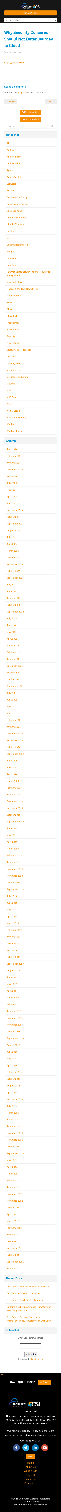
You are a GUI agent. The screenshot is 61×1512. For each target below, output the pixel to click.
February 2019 (14, 855)
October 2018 (14, 882)
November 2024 (15, 510)
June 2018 (12, 902)
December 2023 (15, 557)
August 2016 (13, 1045)
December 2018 (15, 869)
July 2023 (12, 584)
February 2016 (14, 1072)
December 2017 (15, 943)
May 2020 (12, 767)
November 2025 (15, 476)
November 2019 (15, 808)
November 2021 (15, 672)
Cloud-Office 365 (15, 224)
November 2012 (15, 1200)
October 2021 (14, 679)
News (9, 302)
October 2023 (14, 571)
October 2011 (14, 1255)
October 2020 (14, 747)
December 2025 (15, 469)
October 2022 (14, 605)
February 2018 (14, 930)
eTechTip (11, 238)
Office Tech (12, 316)
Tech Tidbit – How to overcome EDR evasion (28, 1286)
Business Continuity (17, 197)
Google (10, 251)
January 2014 (14, 1126)
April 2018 (12, 916)
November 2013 (15, 1139)
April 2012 (12, 1214)
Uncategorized (14, 363)
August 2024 (13, 530)
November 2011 (15, 1248)
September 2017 (15, 963)
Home (30, 1462)
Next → (51, 101)
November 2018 (15, 875)
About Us (30, 1466)
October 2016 (14, 1031)
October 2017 (14, 957)
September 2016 (15, 1038)
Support (30, 1475)
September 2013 (15, 1153)
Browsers (11, 183)
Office (9, 309)
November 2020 (15, 740)
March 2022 (13, 645)
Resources (30, 1479)
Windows (11, 424)
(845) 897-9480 (30, 1420)
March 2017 (13, 997)
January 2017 (14, 1011)
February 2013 (14, 1180)
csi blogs (11, 231)
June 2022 (12, 625)
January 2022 (14, 659)
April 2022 (12, 638)
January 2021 (14, 726)
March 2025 (13, 503)
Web (9, 404)
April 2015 (12, 1092)
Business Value (14, 210)
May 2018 (12, 909)
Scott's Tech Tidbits (30, 119)
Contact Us (30, 1483)
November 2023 (15, 564)
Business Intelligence (18, 204)
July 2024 (12, 537)
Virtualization (14, 370)
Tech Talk (11, 356)
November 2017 (15, 950)
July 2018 (12, 896)
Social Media (13, 343)
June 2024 (12, 544)
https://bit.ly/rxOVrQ (14, 62)
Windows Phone (15, 431)
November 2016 (15, 1024)
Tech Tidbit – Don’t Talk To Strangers (25, 1300)
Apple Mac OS (14, 177)
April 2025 (12, 496)
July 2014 (12, 1106)
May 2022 (12, 632)
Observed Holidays (46, 1435)
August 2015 (13, 1085)
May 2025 (12, 489)
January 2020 (14, 794)
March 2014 (13, 1112)
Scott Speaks (13, 329)
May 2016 (12, 1058)
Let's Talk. (44, 1382)
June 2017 (12, 977)
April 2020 (12, 774)
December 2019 (15, 801)
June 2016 (12, 1051)
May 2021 (12, 706)
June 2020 (12, 760)
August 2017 (13, 970)
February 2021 (14, 720)
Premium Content (30, 13)
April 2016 (12, 1065)
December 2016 (15, 1018)
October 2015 (14, 1078)
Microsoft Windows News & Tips (22, 288)
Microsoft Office (15, 282)
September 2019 (15, 821)
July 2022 (12, 618)
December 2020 (15, 733)
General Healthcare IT (18, 244)
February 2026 (14, 456)
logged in (22, 92)
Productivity (13, 322)
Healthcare (12, 265)
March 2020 (13, 781)
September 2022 (15, 611)
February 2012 (14, 1227)
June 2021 (12, 699)
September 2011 (15, 1261)
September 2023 (15, 577)
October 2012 (14, 1207)
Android (11, 150)
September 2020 (15, 753)
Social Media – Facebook (19, 349)
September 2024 (15, 523)
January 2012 (14, 1234)
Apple (10, 170)
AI (8, 143)
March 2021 (13, 713)
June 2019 (12, 828)
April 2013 (12, 1167)
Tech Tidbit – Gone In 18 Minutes (23, 1293)
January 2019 (14, 862)
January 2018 (14, 936)
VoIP (9, 390)
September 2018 (15, 889)
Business (11, 190)
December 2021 (15, 665)
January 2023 (14, 598)
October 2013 (14, 1146)
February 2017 (14, 1004)
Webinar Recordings (30, 112)
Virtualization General (18, 376)
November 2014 (15, 1099)
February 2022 (14, 652)
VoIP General (13, 397)
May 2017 (12, 984)
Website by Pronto (23, 1504)
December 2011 (15, 1241)
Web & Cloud (13, 410)
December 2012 (15, 1194)
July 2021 (12, 693)
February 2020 (14, 787)
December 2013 (15, 1133)
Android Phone (14, 156)
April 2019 (12, 841)
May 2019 (12, 835)
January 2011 (14, 1268)
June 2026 (12, 449)
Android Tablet (14, 163)
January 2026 (14, 462)
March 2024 (13, 550)
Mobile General (14, 295)
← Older (10, 101)
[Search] (52, 126)
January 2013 (14, 1187)
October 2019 (14, 814)
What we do (30, 1471)
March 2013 (13, 1173)
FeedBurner (37, 1359)
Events (30, 1456)
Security (11, 336)
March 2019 (13, 848)
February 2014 (14, 1119)
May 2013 (12, 1160)
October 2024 (14, 516)
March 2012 (13, 1221)
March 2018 (13, 923)
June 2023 (12, 591)
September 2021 (15, 686)
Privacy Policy (40, 1504)
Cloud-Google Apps (16, 217)
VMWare (11, 383)
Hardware (11, 258)
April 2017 (12, 990)
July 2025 (12, 483)
